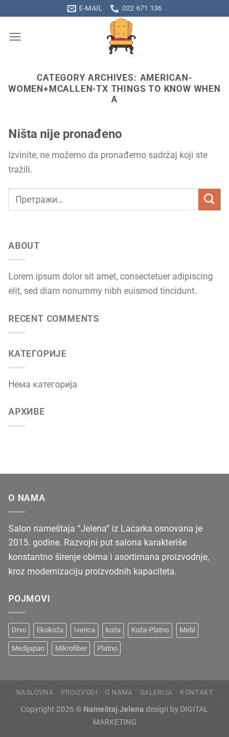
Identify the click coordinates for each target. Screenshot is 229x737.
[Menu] (15, 36)
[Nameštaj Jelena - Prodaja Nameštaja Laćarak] (121, 36)
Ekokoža (50, 630)
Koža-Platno (150, 630)
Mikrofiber (71, 648)
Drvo (19, 630)
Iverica (84, 630)
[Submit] (209, 199)
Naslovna (35, 692)
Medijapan (28, 648)
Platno (107, 648)
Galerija (156, 692)
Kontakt (196, 692)
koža (113, 630)
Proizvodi (79, 692)
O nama (119, 692)
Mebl (187, 630)
